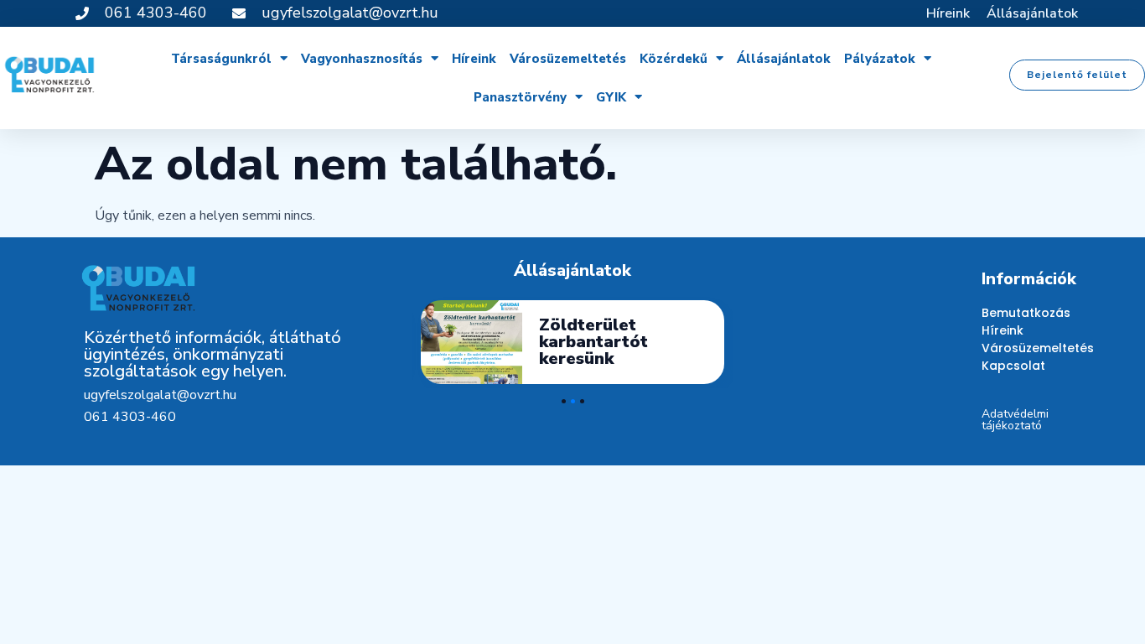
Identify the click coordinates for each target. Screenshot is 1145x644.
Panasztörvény (520, 97)
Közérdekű (673, 58)
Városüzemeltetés (568, 58)
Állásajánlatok (1032, 13)
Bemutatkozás (1021, 312)
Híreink (948, 13)
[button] (1077, 75)
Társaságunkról (221, 58)
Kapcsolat (1013, 365)
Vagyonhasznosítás (361, 58)
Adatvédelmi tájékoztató (1015, 420)
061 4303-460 (130, 417)
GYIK (611, 97)
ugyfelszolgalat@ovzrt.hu (160, 395)
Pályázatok (879, 58)
